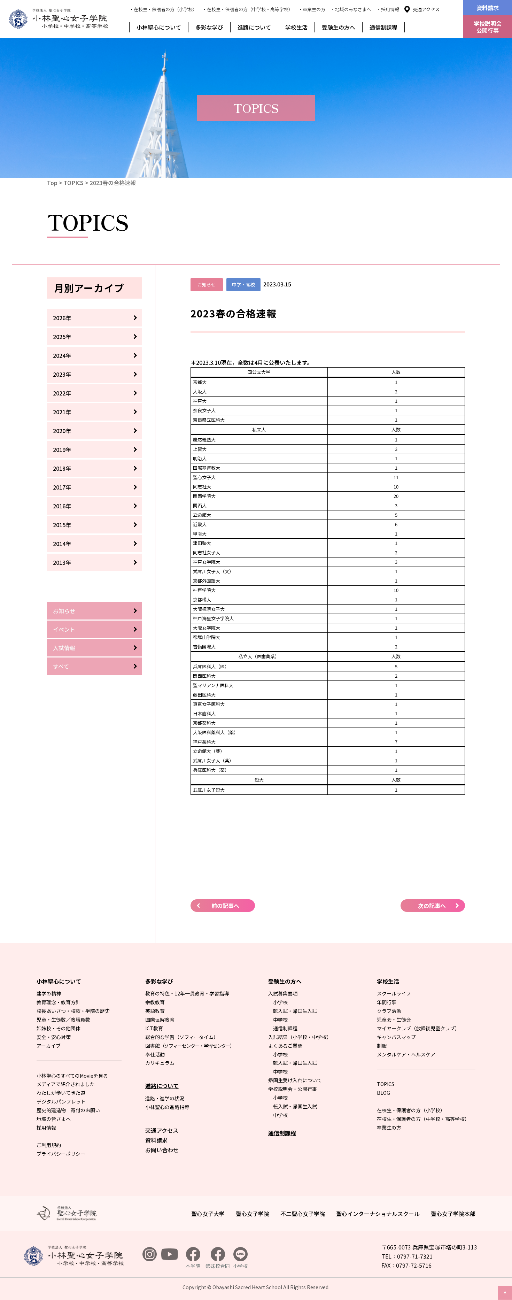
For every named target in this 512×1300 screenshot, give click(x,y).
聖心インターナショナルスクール (378, 1213)
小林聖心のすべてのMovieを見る (72, 1075)
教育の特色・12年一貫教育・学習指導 (187, 993)
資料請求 (487, 7)
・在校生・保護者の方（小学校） (163, 9)
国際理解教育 (159, 1019)
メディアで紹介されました (66, 1083)
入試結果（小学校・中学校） (300, 1036)
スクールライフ (394, 993)
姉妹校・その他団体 (58, 1028)
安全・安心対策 (54, 1036)
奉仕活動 (155, 1054)
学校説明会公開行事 (488, 26)
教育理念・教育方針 (58, 1002)
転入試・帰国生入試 (295, 1010)
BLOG (383, 1092)
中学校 (280, 1019)
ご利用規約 (49, 1144)
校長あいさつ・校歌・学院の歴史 (73, 1010)
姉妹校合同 (217, 1265)
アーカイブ (49, 1045)
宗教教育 (155, 1002)
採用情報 (46, 1127)
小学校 (280, 1002)
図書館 (189, 1045)
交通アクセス (426, 9)
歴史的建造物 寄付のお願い (68, 1110)
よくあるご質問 (285, 1045)
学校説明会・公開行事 (292, 1088)
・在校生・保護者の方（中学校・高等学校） (247, 9)
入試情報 (64, 648)
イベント (64, 629)
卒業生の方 (389, 1127)
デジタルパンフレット (61, 1101)
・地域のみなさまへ (351, 9)
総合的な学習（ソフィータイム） (181, 1036)
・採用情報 (388, 9)
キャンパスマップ (396, 1036)
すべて (61, 666)
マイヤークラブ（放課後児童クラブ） (418, 1028)
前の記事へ (225, 905)
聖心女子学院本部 (453, 1213)
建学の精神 (49, 993)
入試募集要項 (282, 993)
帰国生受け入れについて (295, 1080)
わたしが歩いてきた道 (61, 1092)
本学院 (193, 1265)
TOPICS (74, 182)
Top (52, 182)
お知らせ (64, 611)
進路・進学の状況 (164, 1098)
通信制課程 (383, 27)
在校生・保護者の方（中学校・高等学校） (423, 1118)
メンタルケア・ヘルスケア (406, 1054)
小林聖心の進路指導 (167, 1106)
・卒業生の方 (311, 9)
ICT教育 (154, 1028)
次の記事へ (432, 905)
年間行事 (386, 1002)
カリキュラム (159, 1062)
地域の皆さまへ (54, 1118)
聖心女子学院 (252, 1213)
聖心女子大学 (208, 1213)
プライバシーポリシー (61, 1153)
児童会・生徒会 (394, 1019)
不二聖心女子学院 (302, 1213)
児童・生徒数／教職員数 (63, 1019)
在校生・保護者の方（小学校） (411, 1110)
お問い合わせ (162, 1150)
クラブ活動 (389, 1010)
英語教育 (155, 1010)
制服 (382, 1045)
